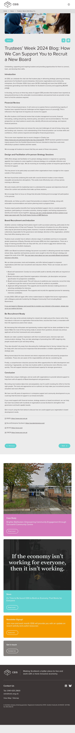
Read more (12, 531)
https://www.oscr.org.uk (19, 418)
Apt (51, 244)
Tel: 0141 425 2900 (12, 690)
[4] (5, 433)
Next (63, 446)
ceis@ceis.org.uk (11, 693)
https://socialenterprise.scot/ (35, 423)
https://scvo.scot (16, 428)
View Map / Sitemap (11, 698)
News (12, 11)
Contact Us (12, 651)
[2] (8, 88)
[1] (46, 83)
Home (5, 11)
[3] (58, 109)
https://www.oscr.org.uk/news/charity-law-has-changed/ (23, 140)
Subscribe (11, 633)
